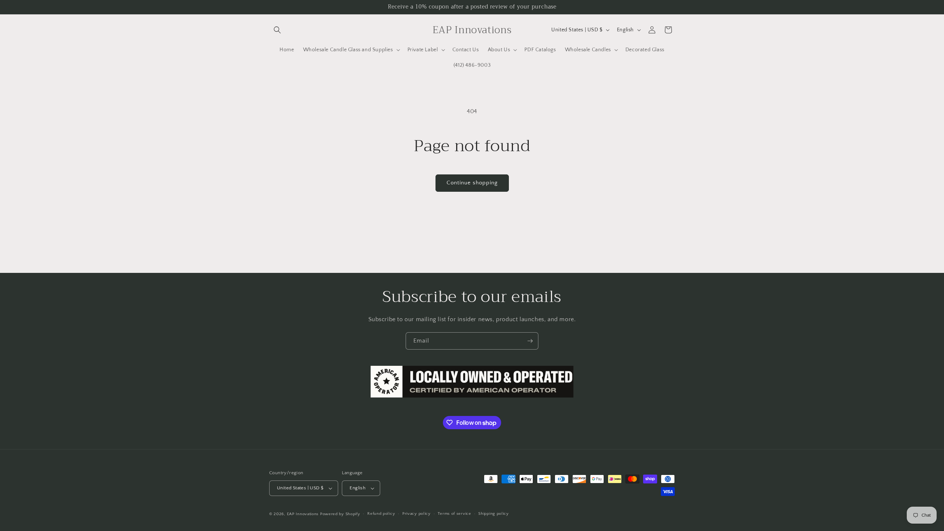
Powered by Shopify (340, 514)
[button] (277, 30)
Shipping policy (493, 513)
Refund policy (381, 513)
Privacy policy (416, 513)
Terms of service (454, 513)
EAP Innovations (303, 514)
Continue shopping (472, 183)
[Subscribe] (530, 341)
